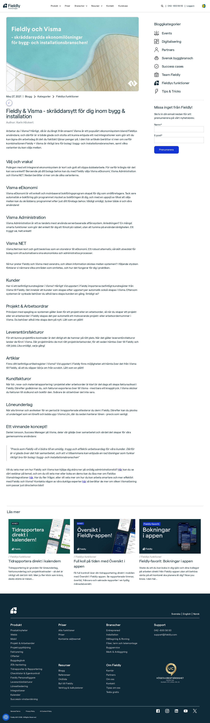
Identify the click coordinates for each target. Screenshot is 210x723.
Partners (110, 675)
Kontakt (110, 6)
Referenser (64, 675)
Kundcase (123, 6)
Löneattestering (19, 686)
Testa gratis (112, 692)
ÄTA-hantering (18, 664)
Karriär (110, 670)
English (187, 614)
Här (120, 469)
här (31, 477)
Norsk (196, 614)
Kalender (15, 695)
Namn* (158, 124)
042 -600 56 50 (162, 630)
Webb (13, 634)
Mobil (13, 639)
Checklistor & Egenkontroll (25, 673)
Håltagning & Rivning (117, 639)
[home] (11, 6)
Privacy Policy (30, 711)
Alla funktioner (66, 630)
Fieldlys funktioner (67, 96)
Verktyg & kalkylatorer (70, 687)
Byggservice (113, 647)
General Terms (15, 711)
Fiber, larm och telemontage (121, 643)
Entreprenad (113, 630)
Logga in (190, 6)
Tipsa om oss (113, 687)
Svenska (175, 614)
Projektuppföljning (20, 647)
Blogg (28, 96)
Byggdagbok (17, 660)
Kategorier (44, 96)
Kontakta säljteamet (69, 639)
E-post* (158, 135)
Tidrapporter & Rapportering (26, 669)
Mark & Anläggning (116, 652)
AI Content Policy (46, 711)
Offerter (14, 656)
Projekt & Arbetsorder (22, 643)
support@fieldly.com (165, 634)
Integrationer (17, 690)
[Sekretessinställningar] (5, 717)
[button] (55, 6)
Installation (112, 634)
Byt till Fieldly (65, 683)
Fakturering (16, 652)
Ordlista (62, 679)
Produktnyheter (19, 630)
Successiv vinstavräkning (24, 699)
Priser (67, 6)
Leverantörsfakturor (21, 682)
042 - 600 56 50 (175, 6)
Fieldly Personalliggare (22, 677)
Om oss (110, 679)
